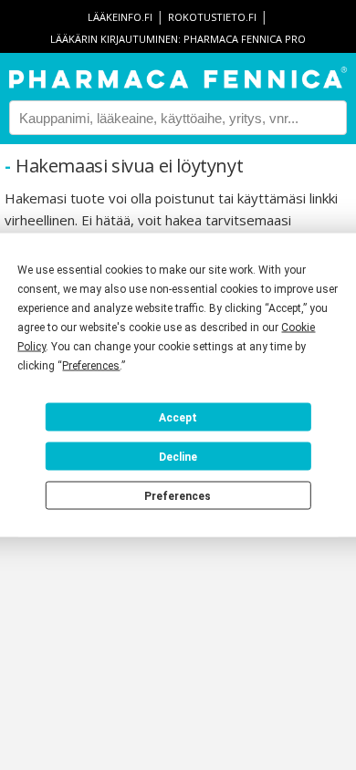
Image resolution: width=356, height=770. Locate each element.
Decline (178, 456)
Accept (178, 417)
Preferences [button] (91, 365)
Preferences (177, 495)
